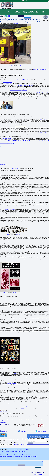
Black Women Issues (34, 419)
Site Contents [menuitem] (17, 12)
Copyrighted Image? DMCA (3, 164)
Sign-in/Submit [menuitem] (24, 12)
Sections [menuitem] (4, 12)
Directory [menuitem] (10, 12)
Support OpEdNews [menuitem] (30, 12)
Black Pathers (28, 419)
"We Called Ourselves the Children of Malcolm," (20, 141)
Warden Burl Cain (29, 81)
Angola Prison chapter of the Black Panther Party (23, 85)
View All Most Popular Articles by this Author (21, 449)
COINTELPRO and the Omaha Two (18, 140)
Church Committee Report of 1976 (8, 209)
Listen (21, 16)
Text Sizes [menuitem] (43, 12)
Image (11, 65)
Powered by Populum (38, 474)
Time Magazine (9, 83)
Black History (12, 419)
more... (40, 416)
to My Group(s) (3, 422)
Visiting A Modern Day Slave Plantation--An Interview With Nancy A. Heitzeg (12, 451)
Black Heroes (7, 419)
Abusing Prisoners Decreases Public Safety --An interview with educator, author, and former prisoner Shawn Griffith (18, 456)
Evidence (39, 419)
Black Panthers (23, 419)
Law (45, 419)
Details (18, 65)
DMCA (20, 65)
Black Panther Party (18, 419)
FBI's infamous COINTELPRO (20, 126)
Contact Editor (23, 431)
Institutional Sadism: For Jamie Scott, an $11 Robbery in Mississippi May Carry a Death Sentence (16, 454)
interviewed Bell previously (6, 138)
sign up (22, 408)
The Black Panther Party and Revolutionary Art (34, 140)
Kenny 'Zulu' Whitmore (7, 82)
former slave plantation (11, 383)
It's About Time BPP (14, 168)
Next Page (25, 406)
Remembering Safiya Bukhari (5, 140)
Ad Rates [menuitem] (36, 12)
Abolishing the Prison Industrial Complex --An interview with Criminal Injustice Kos (13, 457)
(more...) (1, 420)
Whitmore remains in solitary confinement (18, 90)
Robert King (16, 373)
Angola (1, 81)
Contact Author (5, 431)
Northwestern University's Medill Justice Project (20, 79)
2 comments (16, 23)
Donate (16, 444)
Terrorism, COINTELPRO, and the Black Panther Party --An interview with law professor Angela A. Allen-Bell (21, 21)
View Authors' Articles (42, 431)
